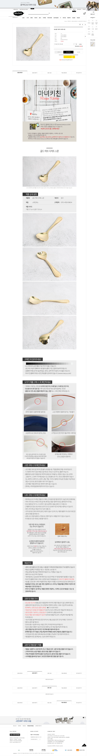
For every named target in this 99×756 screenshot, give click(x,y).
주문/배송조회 (79, 9)
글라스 (40, 17)
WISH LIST (93, 14)
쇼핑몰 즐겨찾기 (15, 9)
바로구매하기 (68, 52)
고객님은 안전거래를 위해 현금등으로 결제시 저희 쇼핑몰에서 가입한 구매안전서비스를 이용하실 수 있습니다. (35, 753)
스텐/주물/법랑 (55, 17)
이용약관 (19, 725)
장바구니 (59, 52)
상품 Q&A (49, 72)
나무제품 (44, 17)
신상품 (23, 17)
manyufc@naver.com (60, 740)
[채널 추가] (73, 57)
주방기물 (64, 17)
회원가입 (74, 9)
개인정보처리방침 (30, 725)
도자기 (28, 17)
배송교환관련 (64, 72)
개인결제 (78, 17)
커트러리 (35, 17)
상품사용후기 (34, 72)
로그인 (70, 9)
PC (60, 17)
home (65, 21)
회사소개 (14, 725)
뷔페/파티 (69, 17)
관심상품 (78, 52)
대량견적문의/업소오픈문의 (24, 9)
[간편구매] (68, 57)
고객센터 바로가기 (38, 725)
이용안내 (24, 725)
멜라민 (32, 17)
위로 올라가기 (79, 72)
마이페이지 (84, 9)
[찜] (76, 57)
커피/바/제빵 (49, 17)
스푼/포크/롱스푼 (74, 21)
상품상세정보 (19, 72)
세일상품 (73, 17)
